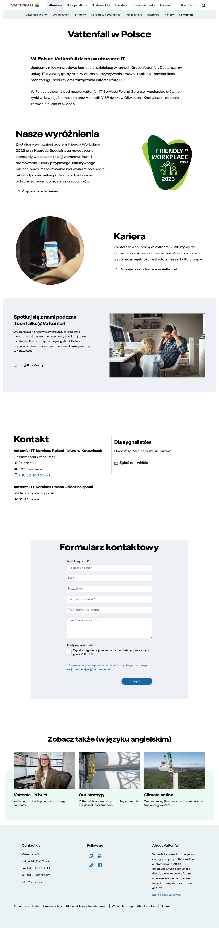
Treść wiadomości (81, 620)
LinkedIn (91, 855)
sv (191, 5)
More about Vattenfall (166, 894)
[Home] (25, 5)
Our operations (77, 5)
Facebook (100, 865)
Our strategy (92, 794)
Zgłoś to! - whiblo (133, 462)
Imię (71, 577)
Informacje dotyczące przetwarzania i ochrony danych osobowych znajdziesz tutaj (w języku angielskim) (108, 667)
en (185, 5)
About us (55, 5)
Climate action (158, 794)
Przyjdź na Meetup (32, 365)
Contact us (186, 14)
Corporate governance (105, 14)
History (169, 14)
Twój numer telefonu (83, 609)
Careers (165, 5)
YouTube (100, 855)
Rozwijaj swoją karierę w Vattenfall (149, 269)
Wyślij (136, 681)
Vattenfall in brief (37, 14)
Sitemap (166, 906)
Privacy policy (52, 906)
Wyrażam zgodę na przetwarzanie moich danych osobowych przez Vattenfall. (111, 652)
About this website (26, 906)
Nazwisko (75, 588)
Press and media (144, 5)
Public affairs (134, 14)
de (196, 5)
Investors (121, 5)
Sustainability (101, 5)
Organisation (61, 14)
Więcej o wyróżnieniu (40, 191)
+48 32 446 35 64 (34, 475)
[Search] (203, 5)
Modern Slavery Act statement (86, 906)
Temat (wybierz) (77, 561)
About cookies (147, 906)
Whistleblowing (122, 906)
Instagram (91, 865)
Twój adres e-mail (81, 599)
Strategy (80, 14)
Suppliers (153, 14)
